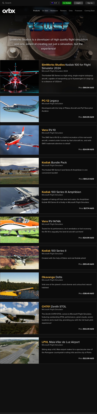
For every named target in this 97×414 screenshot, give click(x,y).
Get (67, 3)
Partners (63, 11)
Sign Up (90, 3)
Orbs (71, 11)
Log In (78, 3)
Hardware (54, 11)
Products (36, 11)
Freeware (78, 11)
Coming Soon (90, 11)
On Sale (45, 11)
